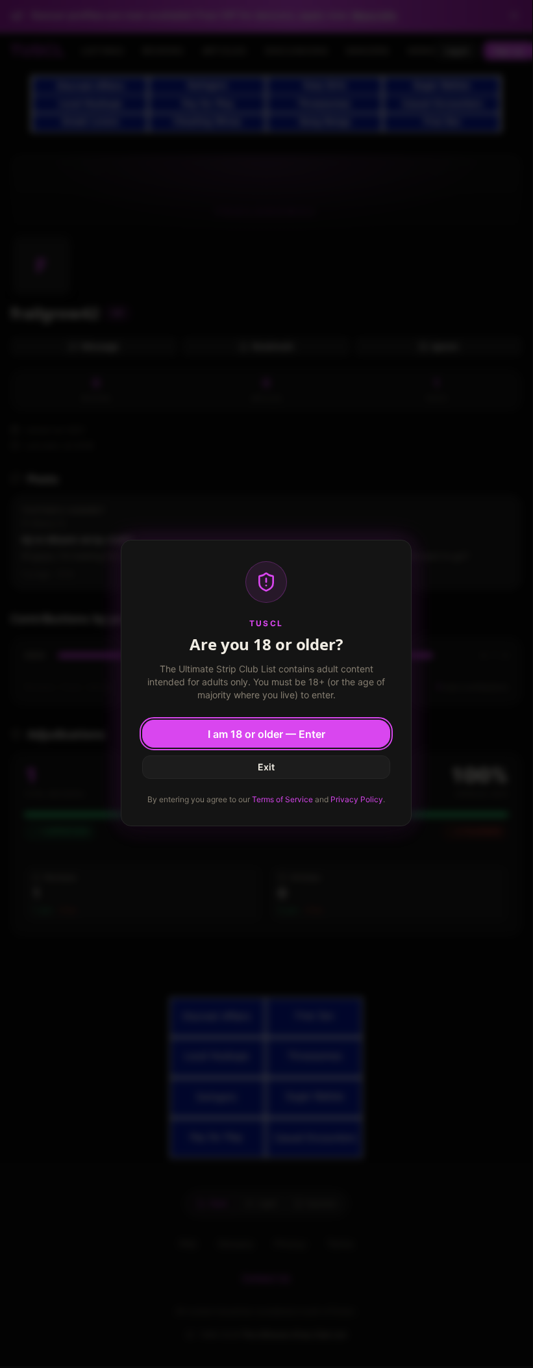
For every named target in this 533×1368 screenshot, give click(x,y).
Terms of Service (282, 799)
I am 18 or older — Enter (266, 734)
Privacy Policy (356, 799)
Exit (266, 766)
